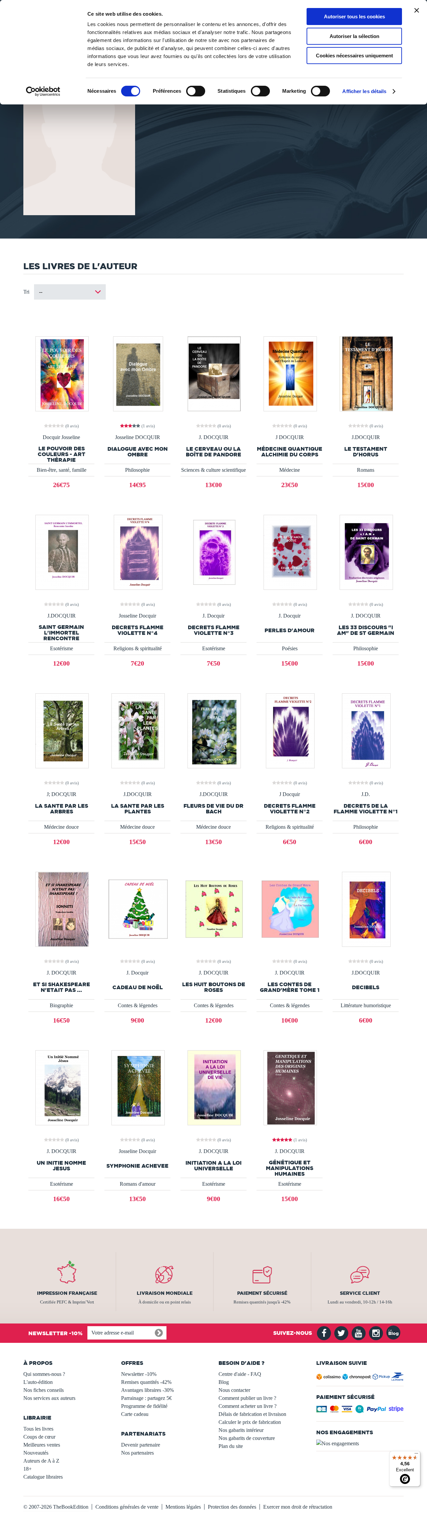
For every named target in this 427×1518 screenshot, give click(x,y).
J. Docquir (213, 616)
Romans (365, 470)
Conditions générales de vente (126, 1507)
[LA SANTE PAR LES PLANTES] (137, 730)
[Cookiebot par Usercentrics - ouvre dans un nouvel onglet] (43, 91)
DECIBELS (365, 987)
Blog (224, 1382)
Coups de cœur (39, 1437)
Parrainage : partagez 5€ (146, 1398)
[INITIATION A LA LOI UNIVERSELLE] (213, 1087)
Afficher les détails (364, 91)
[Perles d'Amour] (289, 551)
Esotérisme (61, 648)
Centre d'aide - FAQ (240, 1374)
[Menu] (416, 1455)
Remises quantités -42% (146, 1382)
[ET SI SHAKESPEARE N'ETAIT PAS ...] (61, 908)
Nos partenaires (137, 1453)
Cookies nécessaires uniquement (354, 55)
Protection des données (232, 1507)
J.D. (365, 794)
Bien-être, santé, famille (61, 470)
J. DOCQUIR (214, 437)
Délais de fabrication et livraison (252, 1414)
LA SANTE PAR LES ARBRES (61, 808)
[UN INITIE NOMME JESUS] (61, 1087)
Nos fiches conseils (43, 1390)
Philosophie (137, 470)
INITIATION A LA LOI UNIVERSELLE (213, 1165)
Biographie (61, 1005)
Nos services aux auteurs (49, 1398)
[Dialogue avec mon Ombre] (137, 373)
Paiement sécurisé (262, 1293)
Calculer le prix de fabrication (250, 1422)
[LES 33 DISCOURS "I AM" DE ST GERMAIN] (365, 551)
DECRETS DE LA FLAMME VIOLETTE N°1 (366, 808)
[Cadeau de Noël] (137, 908)
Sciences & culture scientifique (213, 470)
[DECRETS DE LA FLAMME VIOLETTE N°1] (366, 730)
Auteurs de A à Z (41, 1461)
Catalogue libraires (43, 1477)
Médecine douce (61, 827)
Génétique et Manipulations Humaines (289, 1168)
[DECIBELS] (366, 908)
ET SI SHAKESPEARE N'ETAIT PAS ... (61, 987)
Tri (26, 292)
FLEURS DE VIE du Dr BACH (213, 808)
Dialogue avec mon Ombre (137, 451)
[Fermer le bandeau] (416, 10)
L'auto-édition (38, 1382)
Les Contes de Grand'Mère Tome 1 (290, 987)
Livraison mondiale (164, 1293)
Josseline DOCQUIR (137, 437)
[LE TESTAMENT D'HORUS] (365, 373)
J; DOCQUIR (61, 794)
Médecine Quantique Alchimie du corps (289, 451)
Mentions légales (183, 1507)
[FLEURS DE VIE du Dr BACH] (213, 730)
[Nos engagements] (360, 1444)
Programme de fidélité (144, 1406)
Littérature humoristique (366, 1005)
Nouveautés (35, 1453)
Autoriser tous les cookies (354, 16)
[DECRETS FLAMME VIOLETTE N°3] (214, 551)
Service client (360, 1293)
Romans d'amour (137, 1184)
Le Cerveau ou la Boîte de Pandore (213, 451)
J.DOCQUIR (366, 437)
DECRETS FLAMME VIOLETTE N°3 (214, 630)
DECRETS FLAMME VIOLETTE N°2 (290, 808)
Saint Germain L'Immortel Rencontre (61, 632)
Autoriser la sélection (354, 36)
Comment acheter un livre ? (248, 1406)
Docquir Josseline (61, 437)
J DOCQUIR (290, 437)
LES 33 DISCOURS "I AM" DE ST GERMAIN (365, 630)
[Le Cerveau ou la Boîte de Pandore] (213, 373)
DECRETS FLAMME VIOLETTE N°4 (137, 630)
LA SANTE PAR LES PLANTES (137, 808)
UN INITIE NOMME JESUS (61, 1165)
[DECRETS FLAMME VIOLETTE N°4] (137, 551)
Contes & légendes (137, 1005)
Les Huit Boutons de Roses (213, 987)
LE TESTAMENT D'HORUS (365, 451)
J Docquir (289, 794)
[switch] (195, 91)
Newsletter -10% (138, 1374)
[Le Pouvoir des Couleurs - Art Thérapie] (61, 373)
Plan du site (231, 1446)
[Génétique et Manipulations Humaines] (289, 1087)
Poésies (290, 648)
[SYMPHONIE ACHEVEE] (137, 1087)
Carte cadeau (134, 1414)
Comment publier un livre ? (247, 1398)
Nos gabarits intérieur (241, 1430)
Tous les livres (38, 1429)
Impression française (67, 1293)
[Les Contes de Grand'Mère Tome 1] (289, 908)
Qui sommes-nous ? (44, 1374)
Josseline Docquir (137, 616)
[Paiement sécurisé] (360, 1411)
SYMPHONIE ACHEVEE (137, 1166)
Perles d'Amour (290, 630)
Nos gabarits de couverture (247, 1438)
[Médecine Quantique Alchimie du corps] (289, 373)
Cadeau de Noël (137, 987)
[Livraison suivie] (360, 1378)
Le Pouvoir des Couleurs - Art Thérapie (61, 454)
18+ (27, 1469)
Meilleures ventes (41, 1445)
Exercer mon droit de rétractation (297, 1507)
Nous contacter (234, 1390)
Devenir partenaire (140, 1445)
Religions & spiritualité (137, 648)
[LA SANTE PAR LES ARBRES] (61, 730)
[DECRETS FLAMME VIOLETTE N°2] (290, 730)
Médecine (289, 470)
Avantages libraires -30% (147, 1390)
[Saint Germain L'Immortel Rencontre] (61, 551)
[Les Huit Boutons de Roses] (213, 908)
